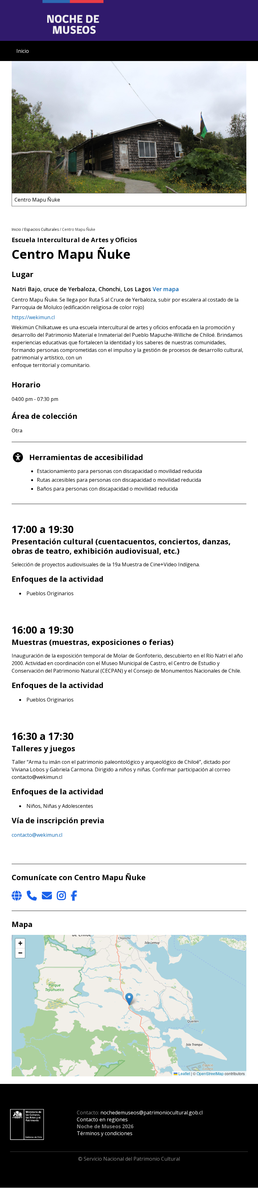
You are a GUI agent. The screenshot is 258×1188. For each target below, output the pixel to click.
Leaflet (183, 1073)
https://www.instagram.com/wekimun (61, 895)
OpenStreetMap (210, 1073)
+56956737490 (32, 895)
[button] (129, 999)
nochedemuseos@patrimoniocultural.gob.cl (151, 1112)
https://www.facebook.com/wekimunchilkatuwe (74, 895)
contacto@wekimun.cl (37, 834)
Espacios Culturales (41, 229)
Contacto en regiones (102, 1119)
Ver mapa (166, 289)
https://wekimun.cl (33, 317)
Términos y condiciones (104, 1133)
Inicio (22, 50)
